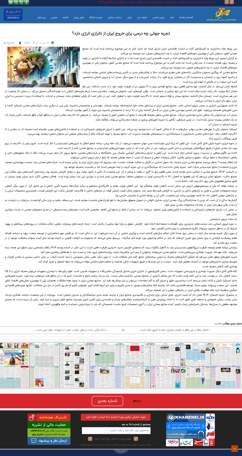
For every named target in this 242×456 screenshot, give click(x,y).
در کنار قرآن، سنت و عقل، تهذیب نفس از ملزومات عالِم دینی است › (71, 330)
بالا (123, 330)
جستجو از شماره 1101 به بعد (136, 424)
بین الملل (41, 17)
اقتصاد (65, 17)
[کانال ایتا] (227, 2)
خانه (10, 2)
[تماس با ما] (21, 2)
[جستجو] (15, 2)
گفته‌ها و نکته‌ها (186, 17)
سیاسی (54, 17)
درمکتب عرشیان (115, 17)
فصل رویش (79, 17)
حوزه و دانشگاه (95, 17)
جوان (129, 17)
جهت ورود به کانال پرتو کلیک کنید (113, 439)
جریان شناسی (159, 17)
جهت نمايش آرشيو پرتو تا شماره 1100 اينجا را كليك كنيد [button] (116, 417)
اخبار (172, 17)
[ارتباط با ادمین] (232, 2)
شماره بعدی (107, 401)
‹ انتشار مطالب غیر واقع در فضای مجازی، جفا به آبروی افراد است (175, 330)
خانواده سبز (142, 17)
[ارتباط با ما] (26, 2)
